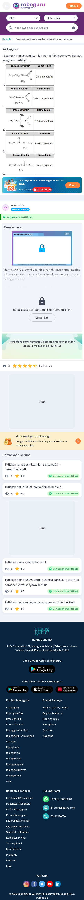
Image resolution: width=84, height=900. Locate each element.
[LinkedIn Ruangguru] (58, 884)
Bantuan (11, 860)
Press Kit (11, 854)
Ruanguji (11, 741)
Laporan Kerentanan (18, 820)
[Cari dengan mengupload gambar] (74, 27)
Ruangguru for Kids (17, 730)
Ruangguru (12, 707)
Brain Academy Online (55, 707)
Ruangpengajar (15, 764)
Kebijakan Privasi (16, 837)
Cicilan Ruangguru (16, 809)
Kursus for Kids (15, 724)
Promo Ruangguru (16, 815)
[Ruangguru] (42, 631)
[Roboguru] (29, 6)
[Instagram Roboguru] (26, 884)
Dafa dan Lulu (13, 719)
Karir (9, 866)
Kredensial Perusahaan (19, 798)
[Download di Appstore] (42, 689)
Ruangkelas (13, 753)
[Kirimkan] (10, 27)
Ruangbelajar (13, 758)
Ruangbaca (12, 747)
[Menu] (6, 6)
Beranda (6, 38)
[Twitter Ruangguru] (42, 884)
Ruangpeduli (13, 775)
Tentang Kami (14, 843)
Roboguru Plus (14, 713)
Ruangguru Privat (16, 770)
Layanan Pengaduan (17, 826)
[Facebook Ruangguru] (34, 884)
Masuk (74, 6)
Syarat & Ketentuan (17, 832)
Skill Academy (51, 719)
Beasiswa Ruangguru (18, 803)
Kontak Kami (13, 849)
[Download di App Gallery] (66, 689)
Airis (8, 781)
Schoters (48, 730)
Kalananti (48, 736)
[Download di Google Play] (42, 669)
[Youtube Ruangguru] (50, 884)
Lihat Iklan (42, 317)
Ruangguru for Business (20, 736)
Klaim (72, 185)
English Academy (53, 713)
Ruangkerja (49, 724)
